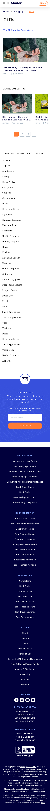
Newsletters (25, 581)
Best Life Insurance (25, 555)
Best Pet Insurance (25, 617)
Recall (5, 301)
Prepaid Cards (9, 290)
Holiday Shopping (11, 241)
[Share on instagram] (27, 700)
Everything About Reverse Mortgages (25, 482)
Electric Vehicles (10, 209)
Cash (38, 123)
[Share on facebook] (16, 700)
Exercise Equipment (12, 220)
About (25, 633)
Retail (5, 306)
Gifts (31, 12)
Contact (25, 638)
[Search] (8, 3)
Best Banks (25, 492)
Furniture (7, 230)
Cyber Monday (9, 198)
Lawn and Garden (11, 258)
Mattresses (7, 263)
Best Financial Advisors (25, 565)
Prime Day (7, 296)
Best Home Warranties (25, 560)
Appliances (8, 171)
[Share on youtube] (33, 700)
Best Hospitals (25, 596)
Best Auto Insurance (25, 539)
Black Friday (8, 182)
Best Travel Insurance (25, 612)
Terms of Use (25, 654)
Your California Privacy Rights (25, 664)
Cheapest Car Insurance (25, 544)
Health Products (10, 236)
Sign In (43, 3)
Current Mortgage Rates (25, 461)
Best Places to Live (25, 602)
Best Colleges (25, 591)
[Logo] (16, 3)
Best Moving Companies (25, 503)
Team (25, 644)
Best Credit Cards (25, 487)
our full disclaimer (37, 792)
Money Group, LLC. (28, 767)
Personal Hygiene (11, 279)
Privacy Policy (25, 649)
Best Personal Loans (25, 534)
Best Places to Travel (25, 607)
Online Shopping (10, 268)
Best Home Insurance (25, 549)
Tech (4, 323)
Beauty (5, 176)
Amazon (6, 160)
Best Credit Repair (25, 529)
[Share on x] (22, 700)
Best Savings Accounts (25, 497)
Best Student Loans (25, 519)
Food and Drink (10, 225)
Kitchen (6, 252)
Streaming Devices (11, 317)
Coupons (6, 193)
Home (6, 12)
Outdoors (7, 274)
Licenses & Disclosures (25, 669)
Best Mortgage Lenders (25, 466)
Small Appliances (11, 312)
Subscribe (24, 425)
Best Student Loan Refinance (25, 524)
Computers (7, 187)
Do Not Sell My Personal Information (25, 659)
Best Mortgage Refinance (25, 477)
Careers (25, 685)
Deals (5, 203)
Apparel (6, 165)
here (43, 803)
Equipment (7, 214)
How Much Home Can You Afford (25, 472)
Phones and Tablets (12, 285)
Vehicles (6, 328)
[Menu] (4, 3)
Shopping (18, 12)
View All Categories (17, 30)
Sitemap (25, 680)
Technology (8, 350)
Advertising (25, 674)
